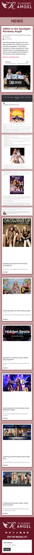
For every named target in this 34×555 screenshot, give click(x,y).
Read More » (5, 272)
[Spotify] (24, 532)
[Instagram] (13, 532)
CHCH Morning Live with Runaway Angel (16, 311)
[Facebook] (6, 532)
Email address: (8, 542)
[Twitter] (9, 532)
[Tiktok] (17, 532)
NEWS (17, 21)
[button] (17, 14)
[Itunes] (27, 532)
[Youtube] (20, 532)
